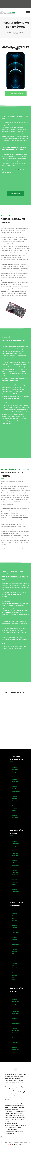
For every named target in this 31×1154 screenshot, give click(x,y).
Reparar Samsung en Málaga (15, 917)
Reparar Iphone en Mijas (15, 882)
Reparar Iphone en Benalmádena (16, 863)
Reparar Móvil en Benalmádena (16, 789)
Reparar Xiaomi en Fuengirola (15, 1011)
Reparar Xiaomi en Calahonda (15, 1040)
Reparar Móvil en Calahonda (15, 818)
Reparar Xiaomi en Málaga (15, 1002)
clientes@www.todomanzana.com (13, 2)
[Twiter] (6, 6)
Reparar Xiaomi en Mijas (15, 1050)
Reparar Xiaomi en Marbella (15, 1030)
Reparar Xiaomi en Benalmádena (16, 1021)
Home (9, 32)
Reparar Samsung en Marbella (15, 964)
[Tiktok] (22, 1064)
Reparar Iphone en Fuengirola (15, 853)
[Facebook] (3, 6)
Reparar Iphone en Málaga (15, 843)
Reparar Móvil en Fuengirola (15, 779)
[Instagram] (9, 6)
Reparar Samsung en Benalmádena (16, 940)
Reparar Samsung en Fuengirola (15, 929)
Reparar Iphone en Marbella (15, 872)
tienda (17, 170)
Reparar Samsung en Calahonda (15, 952)
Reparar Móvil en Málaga (15, 769)
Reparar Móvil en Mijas (15, 808)
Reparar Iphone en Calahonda (15, 892)
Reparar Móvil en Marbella (15, 798)
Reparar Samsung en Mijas (15, 976)
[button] (15, 1069)
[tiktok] (12, 5)
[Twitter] (13, 1064)
